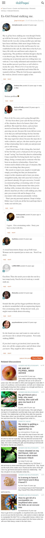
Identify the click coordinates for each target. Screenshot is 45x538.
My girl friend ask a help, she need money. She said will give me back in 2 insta (28, 399)
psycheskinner (17, 322)
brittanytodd (20, 214)
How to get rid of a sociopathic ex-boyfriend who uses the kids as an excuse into (28, 502)
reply (4, 79)
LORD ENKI (16, 266)
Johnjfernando (17, 25)
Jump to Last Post (19, 20)
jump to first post (25, 358)
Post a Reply (36, 358)
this (17, 88)
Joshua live (18, 85)
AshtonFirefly (19, 107)
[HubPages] (22, 3)
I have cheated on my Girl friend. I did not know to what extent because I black (28, 454)
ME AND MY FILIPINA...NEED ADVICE (26, 370)
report (9, 79)
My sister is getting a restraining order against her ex (28, 426)
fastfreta (15, 239)
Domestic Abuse (24, 421)
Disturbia (15, 293)
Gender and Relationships (28, 365)
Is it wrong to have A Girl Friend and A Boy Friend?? (28, 479)
